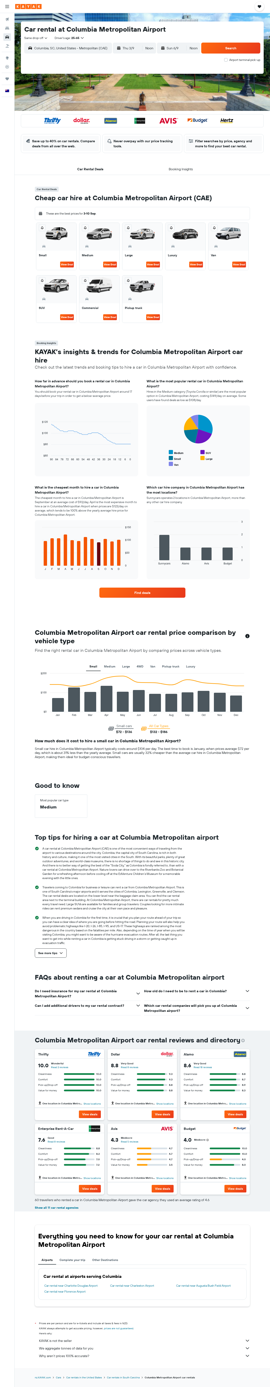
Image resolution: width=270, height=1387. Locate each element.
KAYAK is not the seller (55, 1341)
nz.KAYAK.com (43, 1377)
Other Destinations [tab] (105, 1260)
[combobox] (36, 38)
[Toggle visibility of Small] (175, 458)
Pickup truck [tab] (170, 666)
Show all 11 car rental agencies (56, 1208)
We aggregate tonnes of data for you (66, 1348)
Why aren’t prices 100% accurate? (64, 1356)
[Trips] (7, 79)
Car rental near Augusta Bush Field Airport (203, 1286)
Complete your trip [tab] (72, 1260)
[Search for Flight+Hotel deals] (7, 46)
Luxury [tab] (190, 666)
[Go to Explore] (7, 58)
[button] (7, 6)
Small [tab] (93, 666)
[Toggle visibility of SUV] (205, 452)
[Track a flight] (7, 67)
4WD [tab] (140, 666)
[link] (142, 593)
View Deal (67, 264)
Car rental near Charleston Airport (132, 1286)
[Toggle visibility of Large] (206, 458)
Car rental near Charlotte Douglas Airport (71, 1286)
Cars (58, 1377)
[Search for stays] (7, 28)
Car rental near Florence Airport (65, 1291)
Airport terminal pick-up (244, 60)
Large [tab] (126, 666)
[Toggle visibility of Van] (173, 464)
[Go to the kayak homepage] (28, 6)
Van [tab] (152, 666)
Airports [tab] (47, 1260)
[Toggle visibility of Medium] (176, 452)
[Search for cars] (7, 37)
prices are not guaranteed (118, 1328)
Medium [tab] (109, 666)
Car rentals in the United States (84, 1377)
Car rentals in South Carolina (123, 1377)
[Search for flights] (7, 19)
